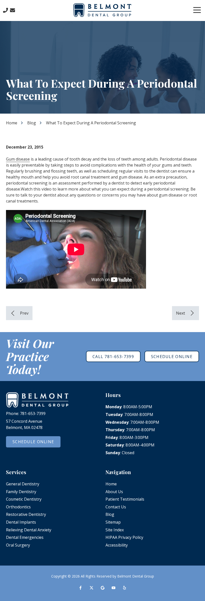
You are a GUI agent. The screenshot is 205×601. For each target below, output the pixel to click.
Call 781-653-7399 (113, 356)
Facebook (81, 588)
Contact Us (12, 10)
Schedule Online (171, 356)
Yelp (125, 588)
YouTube (113, 588)
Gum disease (18, 159)
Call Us (5, 10)
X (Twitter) (91, 588)
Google (103, 588)
